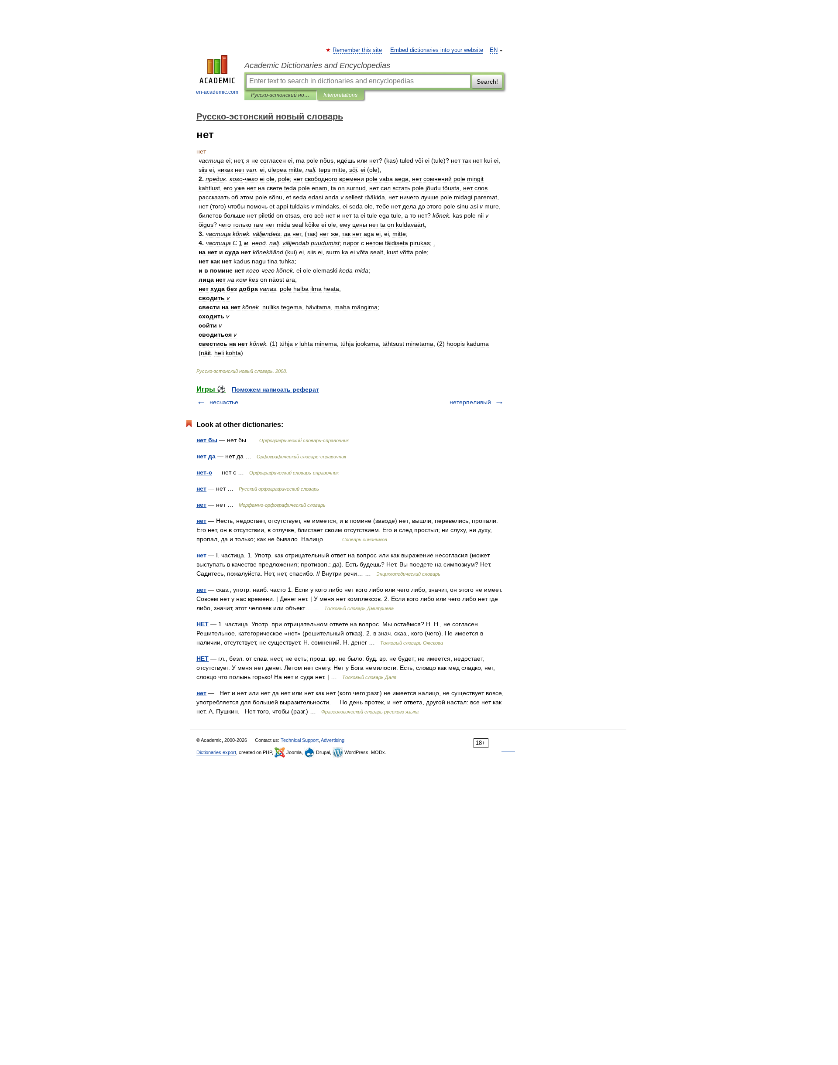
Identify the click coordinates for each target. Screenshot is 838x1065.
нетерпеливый (470, 402)
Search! (487, 81)
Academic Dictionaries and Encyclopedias (317, 65)
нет (201, 488)
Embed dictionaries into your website (436, 50)
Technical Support (300, 740)
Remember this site (357, 50)
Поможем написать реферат (275, 389)
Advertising (332, 740)
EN (494, 50)
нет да (206, 456)
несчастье (224, 402)
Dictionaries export (216, 752)
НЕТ (202, 624)
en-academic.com (217, 92)
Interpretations (340, 95)
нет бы (206, 440)
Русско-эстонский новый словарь (280, 95)
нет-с (204, 472)
